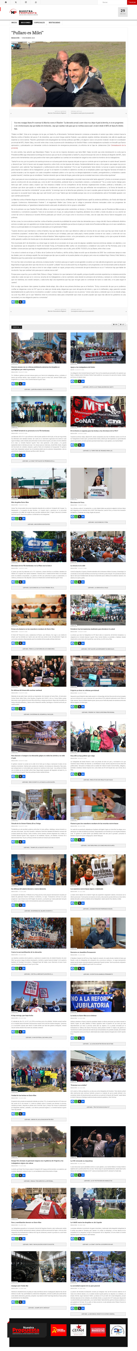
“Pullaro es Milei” (27, 32)
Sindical (16, 327)
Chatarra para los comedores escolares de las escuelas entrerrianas (94, 823)
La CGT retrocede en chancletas (82, 1161)
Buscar (133, 2)
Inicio (14, 22)
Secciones (25, 22)
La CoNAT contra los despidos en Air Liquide (86, 1222)
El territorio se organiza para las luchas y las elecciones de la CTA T (94, 431)
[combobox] (112, 2)
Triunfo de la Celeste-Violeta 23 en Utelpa (26, 823)
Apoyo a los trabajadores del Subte (83, 367)
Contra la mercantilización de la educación (26, 952)
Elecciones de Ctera (77, 502)
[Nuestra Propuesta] (23, 12)
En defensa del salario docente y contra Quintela (28, 889)
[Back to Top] (2, 1349)
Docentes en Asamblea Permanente (83, 952)
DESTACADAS (54, 22)
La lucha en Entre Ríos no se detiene (84, 1016)
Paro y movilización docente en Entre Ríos (26, 1222)
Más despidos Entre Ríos (20, 502)
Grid (116, 324)
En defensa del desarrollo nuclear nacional (26, 690)
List (123, 324)
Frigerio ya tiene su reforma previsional (85, 690)
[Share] (68, 302)
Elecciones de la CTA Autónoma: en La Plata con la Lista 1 (31, 566)
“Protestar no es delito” (79, 1085)
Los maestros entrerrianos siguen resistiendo (87, 889)
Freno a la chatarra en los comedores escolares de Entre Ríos (32, 629)
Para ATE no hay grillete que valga (83, 756)
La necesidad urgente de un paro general (85, 1286)
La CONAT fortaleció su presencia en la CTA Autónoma (30, 431)
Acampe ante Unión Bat (19, 1286)
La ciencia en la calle (78, 566)
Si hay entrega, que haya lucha (22, 1015)
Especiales (39, 22)
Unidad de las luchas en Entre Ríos (23, 1095)
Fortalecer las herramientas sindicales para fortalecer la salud (93, 629)
